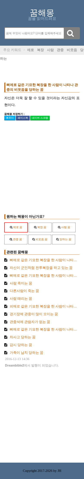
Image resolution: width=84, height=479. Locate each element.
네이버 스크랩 (40, 117)
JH (59, 471)
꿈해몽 (42, 12)
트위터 (10, 117)
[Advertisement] (42, 67)
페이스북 (23, 117)
